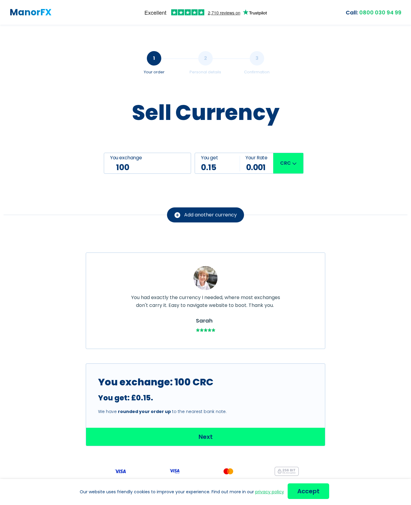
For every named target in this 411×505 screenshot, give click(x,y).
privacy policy (269, 492)
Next (206, 437)
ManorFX (30, 12)
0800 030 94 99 (373, 12)
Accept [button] (308, 491)
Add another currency (210, 214)
